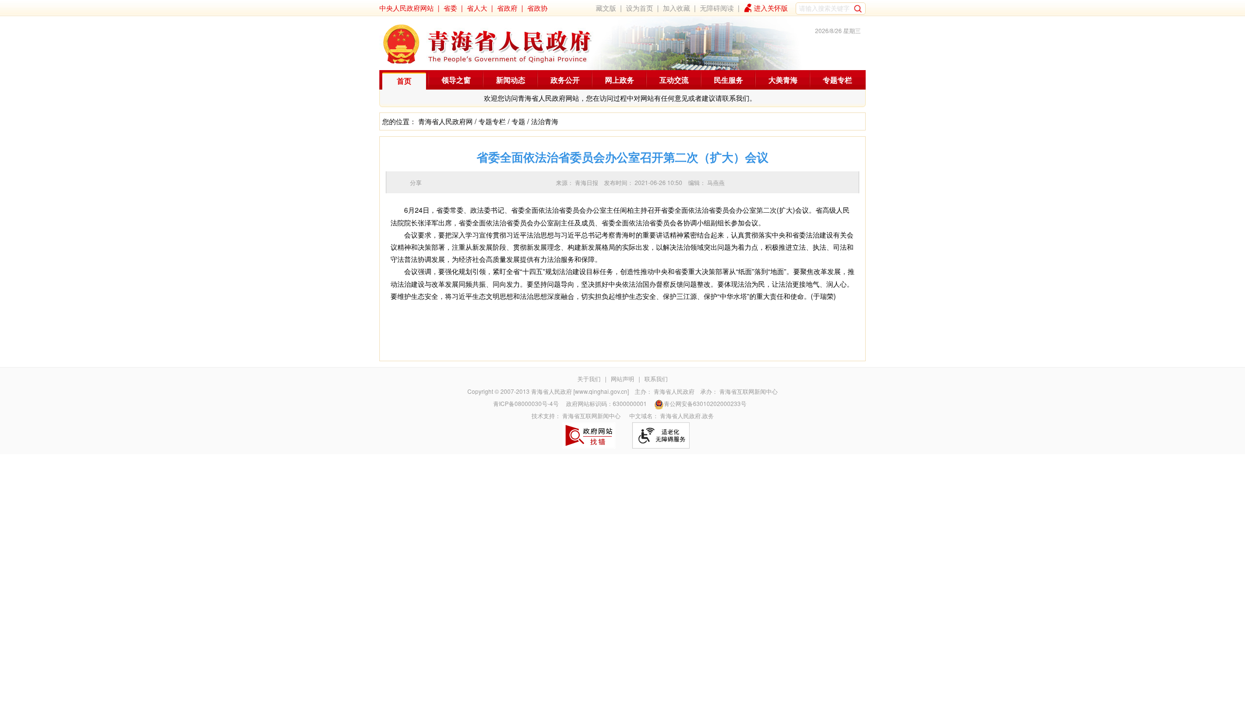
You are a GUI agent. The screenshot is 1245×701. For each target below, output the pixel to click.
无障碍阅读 (717, 8)
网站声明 (622, 378)
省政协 (537, 8)
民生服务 (728, 79)
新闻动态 (510, 79)
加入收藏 (676, 8)
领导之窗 (456, 79)
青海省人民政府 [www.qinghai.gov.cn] (580, 391)
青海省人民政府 (674, 391)
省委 (450, 8)
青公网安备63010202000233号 (705, 403)
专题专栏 (837, 79)
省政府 (507, 8)
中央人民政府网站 (406, 8)
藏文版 (606, 8)
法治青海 (544, 121)
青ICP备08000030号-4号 (526, 403)
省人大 (477, 8)
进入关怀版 (771, 8)
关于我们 (589, 378)
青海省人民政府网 (445, 121)
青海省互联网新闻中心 (748, 391)
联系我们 (656, 378)
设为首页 (639, 8)
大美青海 (783, 79)
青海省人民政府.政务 (687, 415)
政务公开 (565, 79)
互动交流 (674, 79)
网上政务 (619, 79)
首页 (404, 80)
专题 (518, 121)
